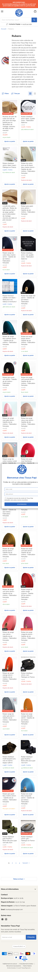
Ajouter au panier (9, 141)
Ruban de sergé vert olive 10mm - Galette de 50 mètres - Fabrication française (10, 593)
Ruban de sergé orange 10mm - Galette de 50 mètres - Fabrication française (10, 677)
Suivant (25, 863)
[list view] (35, 93)
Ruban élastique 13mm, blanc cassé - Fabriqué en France (10, 165)
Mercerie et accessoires (13, 966)
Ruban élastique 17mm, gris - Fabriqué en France (28, 838)
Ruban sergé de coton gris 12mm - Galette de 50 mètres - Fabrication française (10, 718)
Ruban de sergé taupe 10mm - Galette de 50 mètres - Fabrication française (28, 340)
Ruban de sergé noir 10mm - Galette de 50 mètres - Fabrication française (28, 300)
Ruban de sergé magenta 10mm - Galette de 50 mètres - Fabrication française (28, 636)
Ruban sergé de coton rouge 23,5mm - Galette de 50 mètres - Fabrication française (27, 594)
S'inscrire (31, 937)
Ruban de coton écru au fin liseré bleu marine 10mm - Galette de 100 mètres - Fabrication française (28, 168)
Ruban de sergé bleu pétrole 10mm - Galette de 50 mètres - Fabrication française (10, 340)
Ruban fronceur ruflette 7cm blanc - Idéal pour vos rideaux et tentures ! (10, 299)
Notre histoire (27, 966)
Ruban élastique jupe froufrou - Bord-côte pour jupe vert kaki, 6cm (10, 839)
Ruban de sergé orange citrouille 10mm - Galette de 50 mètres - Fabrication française (27, 719)
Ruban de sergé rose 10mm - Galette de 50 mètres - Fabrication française (10, 636)
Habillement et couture (10, 963)
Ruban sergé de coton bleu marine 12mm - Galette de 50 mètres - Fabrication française (9, 258)
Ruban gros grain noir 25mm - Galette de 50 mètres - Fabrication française (10, 381)
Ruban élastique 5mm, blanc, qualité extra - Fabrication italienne (28, 119)
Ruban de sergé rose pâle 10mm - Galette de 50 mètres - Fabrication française (10, 422)
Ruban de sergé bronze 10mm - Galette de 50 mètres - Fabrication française (10, 552)
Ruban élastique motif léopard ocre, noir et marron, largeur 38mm (9, 760)
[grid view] (30, 93)
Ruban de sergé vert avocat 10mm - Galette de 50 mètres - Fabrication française (28, 381)
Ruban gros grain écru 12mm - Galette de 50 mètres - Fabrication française (28, 210)
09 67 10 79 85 (27, 24)
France (18, 946)
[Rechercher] (34, 20)
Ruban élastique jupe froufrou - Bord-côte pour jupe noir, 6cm (28, 760)
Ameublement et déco (26, 963)
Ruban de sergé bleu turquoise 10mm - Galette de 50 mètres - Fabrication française (27, 799)
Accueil (3, 29)
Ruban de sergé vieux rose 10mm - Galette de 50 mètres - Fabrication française (28, 422)
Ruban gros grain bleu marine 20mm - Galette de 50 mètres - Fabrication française (10, 798)
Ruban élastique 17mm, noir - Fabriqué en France (28, 675)
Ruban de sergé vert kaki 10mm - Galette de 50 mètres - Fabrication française (28, 552)
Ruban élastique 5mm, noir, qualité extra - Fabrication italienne (27, 256)
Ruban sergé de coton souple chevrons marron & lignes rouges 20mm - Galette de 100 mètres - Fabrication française (9, 509)
